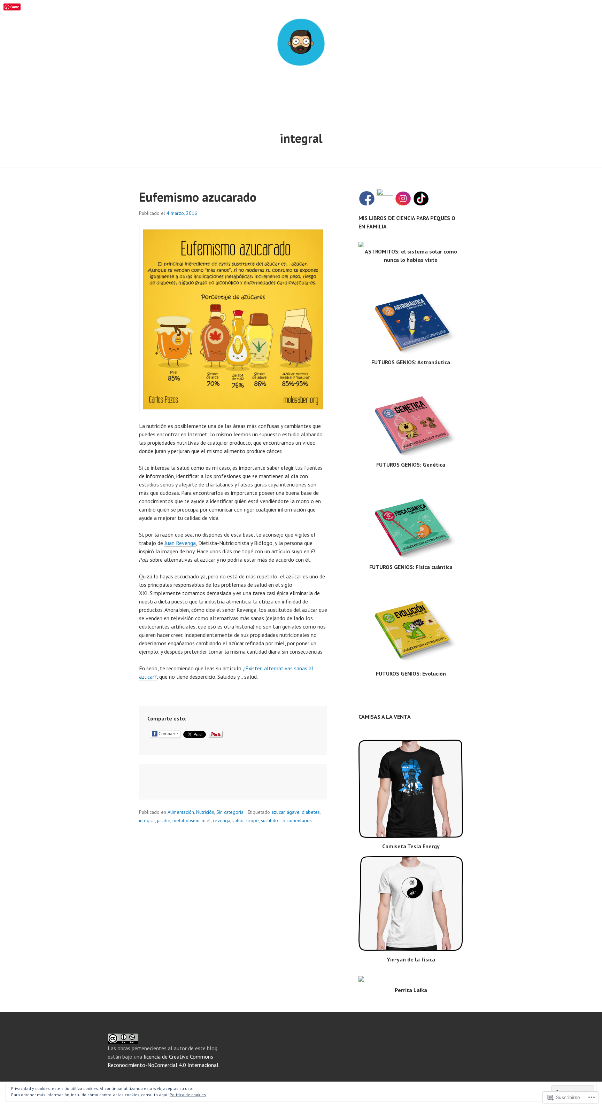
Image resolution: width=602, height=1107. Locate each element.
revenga (221, 820)
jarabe (163, 820)
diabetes (311, 812)
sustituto (269, 820)
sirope (252, 820)
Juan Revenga (180, 542)
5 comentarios (297, 820)
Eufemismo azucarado (197, 197)
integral (147, 820)
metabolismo (186, 820)
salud (238, 820)
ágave (293, 812)
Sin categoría (230, 812)
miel (206, 820)
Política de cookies (188, 1094)
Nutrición (205, 812)
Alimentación (181, 812)
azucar (278, 812)
